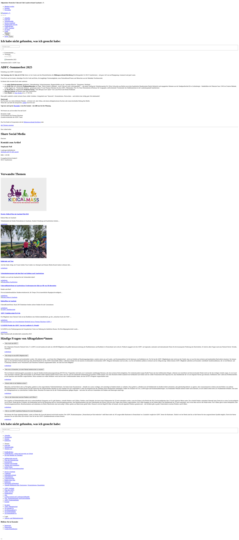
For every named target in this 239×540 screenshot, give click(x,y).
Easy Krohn (18, 93)
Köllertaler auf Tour (7, 261)
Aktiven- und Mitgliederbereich (13, 518)
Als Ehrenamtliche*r (10, 510)
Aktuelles (7, 18)
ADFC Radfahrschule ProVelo (10, 313)
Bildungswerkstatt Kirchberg (32, 122)
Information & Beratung (11, 483)
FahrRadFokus (8, 26)
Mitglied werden (9, 6)
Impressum (7, 525)
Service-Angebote (9, 23)
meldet (24, 102)
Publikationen (8, 493)
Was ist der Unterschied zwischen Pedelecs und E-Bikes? (21, 397)
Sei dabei (7, 29)
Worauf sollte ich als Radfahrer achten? (16, 383)
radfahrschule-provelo (10, 24)
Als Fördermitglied (10, 511)
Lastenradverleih (9, 478)
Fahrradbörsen (8, 477)
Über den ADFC (9, 490)
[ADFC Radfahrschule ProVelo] (8, 309)
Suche (6, 36)
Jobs (5, 495)
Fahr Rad (7, 19)
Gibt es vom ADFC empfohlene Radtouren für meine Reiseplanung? (23, 411)
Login (6, 31)
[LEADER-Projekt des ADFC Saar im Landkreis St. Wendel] (26, 321)
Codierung (7, 473)
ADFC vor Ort (8, 491)
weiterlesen (7, 352)
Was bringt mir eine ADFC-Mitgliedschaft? (16, 355)
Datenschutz (8, 527)
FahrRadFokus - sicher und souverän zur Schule (18, 453)
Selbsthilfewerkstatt (10, 475)
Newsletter (7, 10)
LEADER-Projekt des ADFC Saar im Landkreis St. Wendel (20, 325)
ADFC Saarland (9, 28)
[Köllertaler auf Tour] (23, 257)
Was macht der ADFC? (11, 343)
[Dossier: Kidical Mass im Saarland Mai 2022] (23, 210)
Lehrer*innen (8, 467)
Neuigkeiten (8, 437)
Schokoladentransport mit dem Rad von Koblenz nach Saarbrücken (22, 273)
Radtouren (7, 440)
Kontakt (6, 502)
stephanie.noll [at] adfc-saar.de (10, 152)
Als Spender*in (9, 508)
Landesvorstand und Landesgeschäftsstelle (17, 497)
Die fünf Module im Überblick (13, 455)
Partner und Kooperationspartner (14, 468)
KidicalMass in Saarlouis (8, 301)
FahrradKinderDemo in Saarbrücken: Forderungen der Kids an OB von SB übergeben (28, 285)
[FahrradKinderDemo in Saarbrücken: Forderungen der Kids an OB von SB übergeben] (9, 282)
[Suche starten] (3, 431)
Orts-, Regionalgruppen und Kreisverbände (17, 498)
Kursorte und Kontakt (10, 463)
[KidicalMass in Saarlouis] (9, 297)
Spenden (7, 8)
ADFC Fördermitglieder (11, 500)
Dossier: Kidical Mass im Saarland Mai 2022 (15, 214)
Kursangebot (8, 462)
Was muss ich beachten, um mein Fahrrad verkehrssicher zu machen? (24, 369)
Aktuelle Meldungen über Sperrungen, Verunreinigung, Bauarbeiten (24, 485)
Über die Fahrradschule (11, 460)
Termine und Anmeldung (11, 465)
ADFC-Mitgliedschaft (10, 506)
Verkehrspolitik (8, 21)
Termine (6, 439)
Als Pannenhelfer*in (10, 513)
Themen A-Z (8, 449)
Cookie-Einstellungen (10, 529)
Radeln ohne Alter (9, 480)
